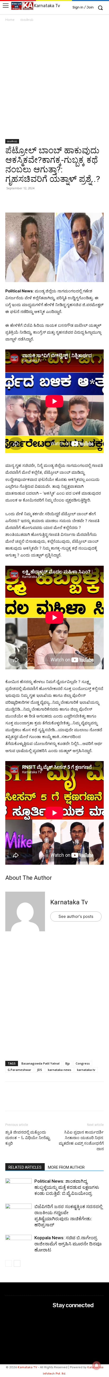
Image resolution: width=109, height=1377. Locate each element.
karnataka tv (86, 1070)
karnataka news (59, 1070)
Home (10, 19)
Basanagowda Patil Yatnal (40, 1063)
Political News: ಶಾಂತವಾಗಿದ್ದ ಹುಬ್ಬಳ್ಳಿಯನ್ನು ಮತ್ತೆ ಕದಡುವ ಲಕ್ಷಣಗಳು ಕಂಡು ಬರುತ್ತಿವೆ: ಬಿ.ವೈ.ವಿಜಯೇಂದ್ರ (66, 1187)
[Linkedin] (47, 200)
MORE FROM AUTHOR (66, 1167)
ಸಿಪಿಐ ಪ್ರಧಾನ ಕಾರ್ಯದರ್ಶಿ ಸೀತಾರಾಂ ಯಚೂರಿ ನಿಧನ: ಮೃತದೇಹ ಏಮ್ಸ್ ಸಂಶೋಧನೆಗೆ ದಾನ (81, 1140)
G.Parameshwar (19, 1070)
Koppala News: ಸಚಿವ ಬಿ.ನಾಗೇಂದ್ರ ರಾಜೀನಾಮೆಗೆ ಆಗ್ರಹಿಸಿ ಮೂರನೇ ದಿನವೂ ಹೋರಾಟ (68, 1243)
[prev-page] (8, 1263)
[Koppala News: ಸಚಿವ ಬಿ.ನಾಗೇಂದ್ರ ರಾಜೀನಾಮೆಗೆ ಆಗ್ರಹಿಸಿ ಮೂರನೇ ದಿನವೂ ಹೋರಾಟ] (18, 1244)
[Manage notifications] (96, 1365)
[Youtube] (56, 1336)
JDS (39, 1070)
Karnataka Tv (69, 902)
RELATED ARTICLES (25, 1167)
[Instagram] (56, 1322)
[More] (71, 200)
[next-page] (17, 1263)
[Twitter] (22, 200)
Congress (83, 1063)
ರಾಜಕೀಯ (26, 19)
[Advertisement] (54, 82)
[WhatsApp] (10, 200)
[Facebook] (35, 200)
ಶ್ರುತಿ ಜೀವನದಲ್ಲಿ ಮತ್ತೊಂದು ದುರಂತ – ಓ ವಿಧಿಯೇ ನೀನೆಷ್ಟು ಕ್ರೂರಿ (27, 1138)
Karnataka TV (27, 1367)
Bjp (67, 1063)
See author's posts (75, 916)
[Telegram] (59, 200)
